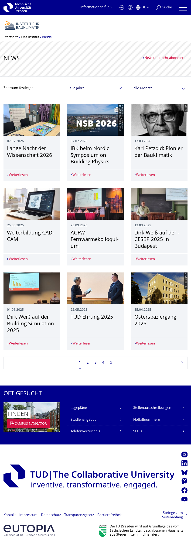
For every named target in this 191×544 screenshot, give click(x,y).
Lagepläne (79, 408)
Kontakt (9, 515)
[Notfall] (121, 7)
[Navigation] (183, 7)
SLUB (137, 431)
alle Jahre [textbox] (77, 88)
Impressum (28, 515)
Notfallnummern (146, 420)
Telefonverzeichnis (85, 431)
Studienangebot (83, 420)
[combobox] (95, 88)
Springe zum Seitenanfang (172, 515)
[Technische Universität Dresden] (17, 7)
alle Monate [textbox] (142, 88)
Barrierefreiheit (109, 515)
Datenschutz (51, 515)
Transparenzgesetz (79, 515)
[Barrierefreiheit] (130, 7)
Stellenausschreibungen (152, 408)
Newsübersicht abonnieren (166, 58)
